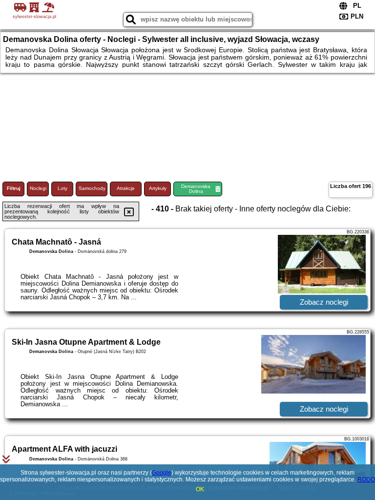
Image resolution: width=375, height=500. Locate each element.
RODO (366, 479)
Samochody (92, 188)
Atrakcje (126, 188)
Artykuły (158, 188)
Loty (62, 188)
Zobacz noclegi (324, 302)
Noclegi (38, 188)
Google (161, 472)
